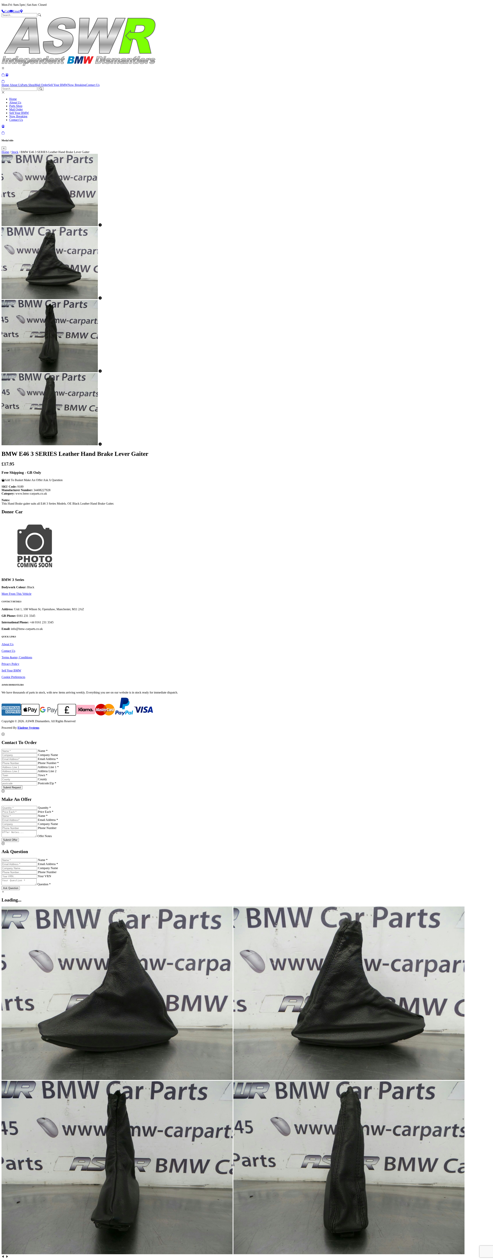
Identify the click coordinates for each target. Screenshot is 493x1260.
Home (5, 85)
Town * (42, 775)
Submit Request (12, 787)
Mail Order (41, 85)
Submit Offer (10, 839)
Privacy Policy (10, 664)
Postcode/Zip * (47, 783)
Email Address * (48, 759)
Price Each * (45, 811)
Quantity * (44, 807)
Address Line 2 (47, 771)
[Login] (6, 75)
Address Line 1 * (48, 767)
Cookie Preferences (13, 677)
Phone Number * (48, 763)
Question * (44, 884)
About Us (16, 85)
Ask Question (10, 888)
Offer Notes (44, 836)
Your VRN (44, 876)
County (42, 779)
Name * (43, 750)
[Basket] (3, 81)
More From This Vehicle (16, 593)
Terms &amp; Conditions (17, 657)
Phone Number (47, 828)
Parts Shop (28, 85)
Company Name (48, 755)
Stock (14, 152)
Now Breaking (77, 85)
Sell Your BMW (58, 85)
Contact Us (93, 85)
